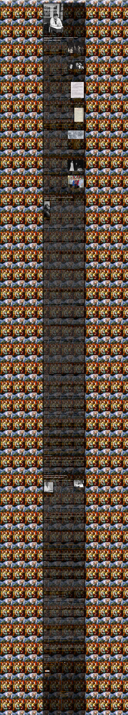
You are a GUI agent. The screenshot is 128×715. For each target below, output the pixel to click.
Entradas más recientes (48, 664)
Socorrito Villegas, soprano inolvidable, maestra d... (64, 696)
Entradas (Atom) (50, 666)
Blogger (69, 712)
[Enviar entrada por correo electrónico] (64, 471)
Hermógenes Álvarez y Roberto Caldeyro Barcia (55, 475)
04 (60, 682)
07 (60, 686)
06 (60, 685)
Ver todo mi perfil (47, 676)
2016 (60, 705)
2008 (60, 675)
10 (60, 690)
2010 (60, 677)
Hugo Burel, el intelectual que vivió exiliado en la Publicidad (58, 197)
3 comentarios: (61, 662)
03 (60, 681)
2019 (60, 709)
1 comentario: (61, 471)
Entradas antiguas (80, 664)
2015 (60, 704)
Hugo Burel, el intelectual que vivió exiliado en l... (64, 694)
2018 (60, 708)
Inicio (65, 664)
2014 (60, 703)
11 (60, 697)
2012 (60, 700)
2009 (60, 676)
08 (60, 687)
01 (60, 680)
